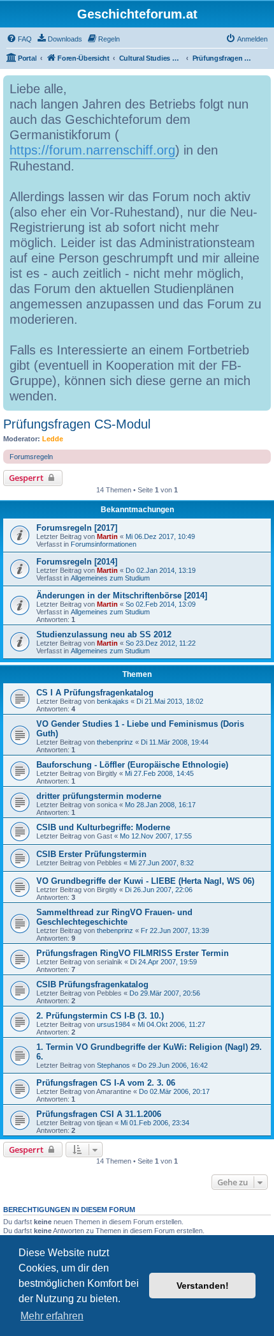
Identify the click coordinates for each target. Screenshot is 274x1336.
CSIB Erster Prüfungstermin (91, 854)
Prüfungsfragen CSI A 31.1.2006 (98, 1114)
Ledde (52, 439)
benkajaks (113, 701)
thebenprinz (115, 742)
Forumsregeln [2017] (76, 528)
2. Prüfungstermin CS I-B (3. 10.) (100, 1016)
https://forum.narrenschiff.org (92, 150)
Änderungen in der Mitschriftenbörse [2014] (121, 595)
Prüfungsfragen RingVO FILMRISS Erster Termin (132, 953)
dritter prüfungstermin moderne (98, 796)
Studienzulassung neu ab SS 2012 (103, 634)
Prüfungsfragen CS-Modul (76, 424)
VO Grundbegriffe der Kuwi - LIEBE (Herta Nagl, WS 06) (145, 881)
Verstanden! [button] (203, 1285)
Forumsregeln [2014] (76, 561)
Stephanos (113, 1065)
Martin (107, 536)
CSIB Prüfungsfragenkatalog (92, 984)
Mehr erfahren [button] (51, 1315)
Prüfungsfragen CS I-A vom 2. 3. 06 (105, 1083)
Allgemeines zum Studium (110, 578)
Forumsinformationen (103, 544)
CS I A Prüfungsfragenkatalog (95, 692)
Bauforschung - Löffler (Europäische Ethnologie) (132, 765)
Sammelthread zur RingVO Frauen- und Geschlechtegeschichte (114, 917)
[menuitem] (19, 39)
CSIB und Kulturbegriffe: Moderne (103, 827)
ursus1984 (113, 1024)
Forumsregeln (31, 456)
